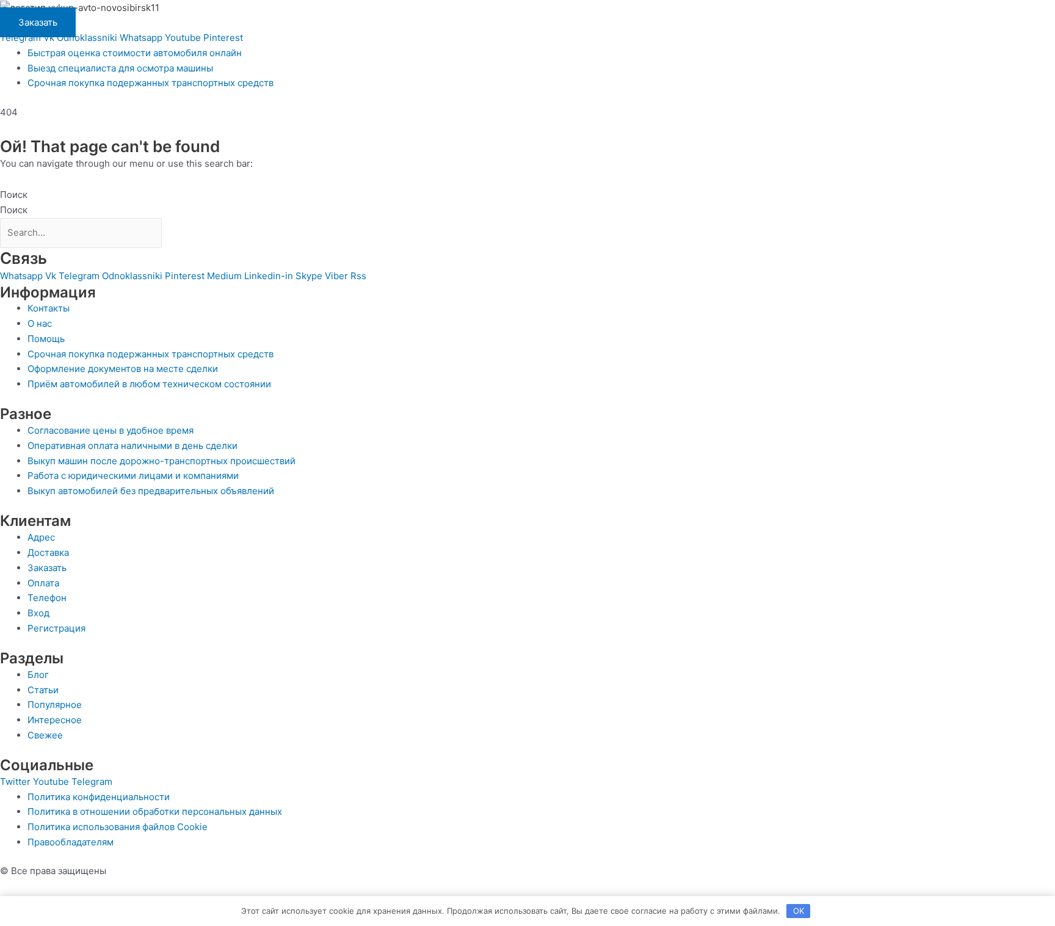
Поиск (13, 194)
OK (798, 911)
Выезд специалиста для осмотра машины (120, 68)
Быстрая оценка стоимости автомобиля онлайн (134, 53)
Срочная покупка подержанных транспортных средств (150, 83)
